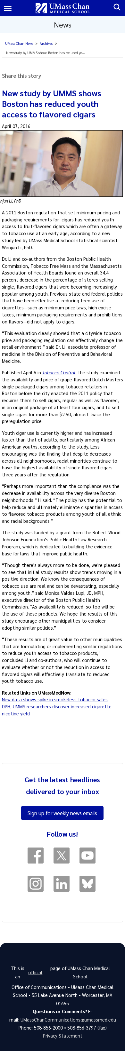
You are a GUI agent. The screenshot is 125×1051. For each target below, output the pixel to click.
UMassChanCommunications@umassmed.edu (68, 1020)
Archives (46, 43)
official (35, 972)
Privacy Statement (62, 1036)
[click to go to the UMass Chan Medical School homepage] (62, 8)
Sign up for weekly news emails (62, 812)
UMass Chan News (19, 43)
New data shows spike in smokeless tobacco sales (55, 699)
